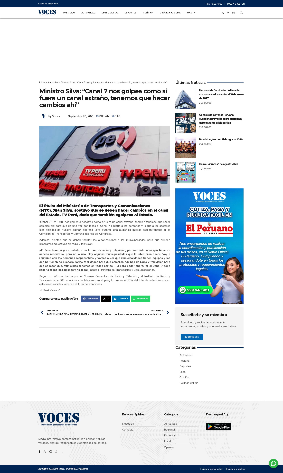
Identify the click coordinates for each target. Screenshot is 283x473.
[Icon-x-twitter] (45, 451)
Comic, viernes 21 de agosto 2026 (218, 164)
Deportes (130, 12)
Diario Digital (110, 12)
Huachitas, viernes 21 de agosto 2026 (221, 139)
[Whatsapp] (56, 451)
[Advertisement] (141, 43)
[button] (90, 299)
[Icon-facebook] (39, 451)
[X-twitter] (222, 12)
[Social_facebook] (217, 12)
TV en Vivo (69, 12)
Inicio (42, 82)
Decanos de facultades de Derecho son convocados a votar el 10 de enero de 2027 (221, 94)
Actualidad (88, 12)
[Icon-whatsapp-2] (233, 12)
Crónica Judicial (170, 12)
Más (189, 12)
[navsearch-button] (241, 13)
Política (148, 12)
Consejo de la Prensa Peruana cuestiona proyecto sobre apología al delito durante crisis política (220, 118)
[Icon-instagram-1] (228, 12)
